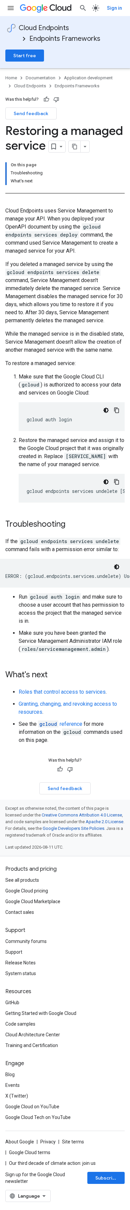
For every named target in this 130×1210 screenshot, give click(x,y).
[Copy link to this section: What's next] (54, 675)
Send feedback (31, 113)
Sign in (114, 8)
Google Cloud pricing (26, 890)
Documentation (40, 77)
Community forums (26, 941)
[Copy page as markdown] (75, 146)
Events (12, 1085)
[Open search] (83, 8)
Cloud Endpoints (44, 28)
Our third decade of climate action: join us (52, 1163)
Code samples (20, 1024)
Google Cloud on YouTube (32, 1106)
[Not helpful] (56, 99)
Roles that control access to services (62, 692)
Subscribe (106, 1178)
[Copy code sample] (116, 410)
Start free (24, 56)
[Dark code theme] (106, 410)
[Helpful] (46, 99)
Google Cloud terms (29, 1152)
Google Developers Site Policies (73, 828)
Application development (88, 77)
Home (11, 77)
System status (20, 973)
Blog (10, 1074)
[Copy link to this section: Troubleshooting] (72, 525)
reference (60, 724)
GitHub (12, 1002)
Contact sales (19, 912)
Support (13, 952)
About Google (19, 1141)
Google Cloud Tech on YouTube (38, 1117)
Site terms (73, 1141)
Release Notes (20, 962)
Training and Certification (31, 1045)
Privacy (48, 1141)
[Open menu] (10, 8)
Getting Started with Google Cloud (40, 1013)
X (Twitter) (16, 1096)
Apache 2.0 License (104, 821)
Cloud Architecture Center (32, 1034)
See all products (22, 880)
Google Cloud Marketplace (32, 901)
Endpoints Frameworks (64, 38)
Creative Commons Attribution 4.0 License (82, 814)
